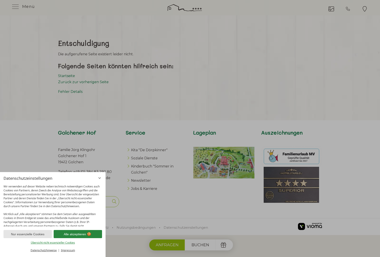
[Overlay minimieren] (100, 178)
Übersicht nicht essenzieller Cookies (53, 242)
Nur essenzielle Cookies (27, 234)
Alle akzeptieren (75, 234)
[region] (53, 204)
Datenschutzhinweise (44, 250)
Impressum (68, 250)
